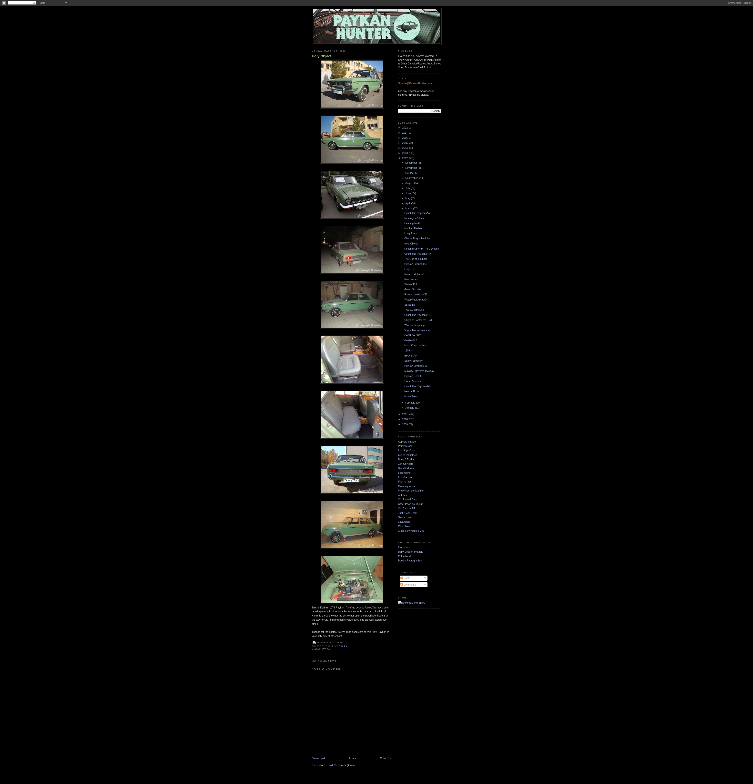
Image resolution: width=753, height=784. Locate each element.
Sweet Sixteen (412, 381)
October (410, 172)
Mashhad (336, 636)
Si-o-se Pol (410, 284)
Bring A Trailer (406, 459)
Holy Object (321, 56)
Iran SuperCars (406, 450)
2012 (405, 158)
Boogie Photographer (410, 560)
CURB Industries (407, 455)
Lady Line (409, 269)
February (410, 402)
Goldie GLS (410, 340)
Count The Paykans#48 (417, 213)
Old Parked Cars (407, 499)
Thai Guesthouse (414, 309)
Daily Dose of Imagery (410, 551)
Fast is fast (404, 481)
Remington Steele (414, 218)
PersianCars (405, 446)
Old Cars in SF (406, 508)
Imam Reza (410, 396)
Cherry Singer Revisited (417, 238)
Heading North (412, 223)
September (411, 178)
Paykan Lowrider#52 (415, 294)
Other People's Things (410, 503)
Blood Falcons (406, 468)
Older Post (386, 758)
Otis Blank (404, 526)
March (409, 208)
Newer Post (318, 758)
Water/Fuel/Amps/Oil (416, 299)
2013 (405, 153)
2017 (405, 132)
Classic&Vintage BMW (411, 530)
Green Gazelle (412, 289)
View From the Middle (410, 490)
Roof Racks (411, 279)
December (411, 162)
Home (352, 758)
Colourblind (404, 556)
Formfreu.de (405, 477)
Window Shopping (414, 325)
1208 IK (408, 350)
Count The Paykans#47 (417, 253)
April (408, 203)
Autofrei (402, 495)
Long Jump (410, 233)
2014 (405, 148)
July (408, 188)
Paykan (326, 649)
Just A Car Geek (407, 513)
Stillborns (409, 304)
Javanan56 (404, 521)
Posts (406, 578)
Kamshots (404, 547)
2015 (405, 142)
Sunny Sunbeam (413, 360)
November (411, 167)
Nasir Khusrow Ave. (415, 345)
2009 (405, 424)
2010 (405, 419)
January (410, 407)
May (408, 198)
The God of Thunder (415, 258)
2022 (405, 127)
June (408, 193)
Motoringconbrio (407, 486)
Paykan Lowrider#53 (415, 264)
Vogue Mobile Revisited (417, 330)
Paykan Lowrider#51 (415, 365)
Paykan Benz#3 (413, 376)
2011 (405, 414)
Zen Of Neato (405, 463)
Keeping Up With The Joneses (421, 248)
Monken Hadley (413, 228)
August (409, 183)
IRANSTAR (410, 355)
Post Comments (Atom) (341, 765)
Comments (409, 584)
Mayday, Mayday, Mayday (419, 370)
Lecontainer (404, 472)
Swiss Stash (405, 517)
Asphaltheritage (407, 441)
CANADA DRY (412, 335)
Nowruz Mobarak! (414, 274)
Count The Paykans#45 (417, 386)
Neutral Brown (412, 391)
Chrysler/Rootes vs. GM (418, 320)
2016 (405, 137)
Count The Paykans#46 (417, 314)
